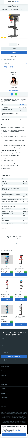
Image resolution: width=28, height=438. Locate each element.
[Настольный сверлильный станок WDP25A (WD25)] (7, 284)
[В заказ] (11, 272)
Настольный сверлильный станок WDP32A (19, 268)
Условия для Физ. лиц (8, 66)
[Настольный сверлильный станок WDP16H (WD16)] (21, 284)
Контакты (3, 406)
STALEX (21, 104)
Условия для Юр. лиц (8, 67)
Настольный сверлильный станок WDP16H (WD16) (19, 293)
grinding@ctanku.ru (13, 90)
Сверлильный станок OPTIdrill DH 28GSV (20, 317)
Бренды (3, 371)
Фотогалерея (4, 397)
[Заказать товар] (25, 322)
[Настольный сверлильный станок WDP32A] (21, 259)
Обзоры (3, 393)
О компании (4, 384)
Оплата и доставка (6, 402)
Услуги (3, 379)
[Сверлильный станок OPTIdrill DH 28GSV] (21, 309)
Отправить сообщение (14, 356)
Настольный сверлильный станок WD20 (5, 318)
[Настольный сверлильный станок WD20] (7, 309)
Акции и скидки (5, 366)
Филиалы (3, 375)
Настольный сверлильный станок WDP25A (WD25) (5, 293)
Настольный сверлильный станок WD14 (5, 268)
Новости (3, 388)
